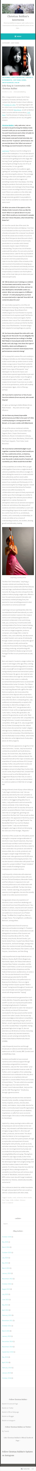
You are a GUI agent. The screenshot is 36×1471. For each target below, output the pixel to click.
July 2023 (5, 1258)
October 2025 (6, 1237)
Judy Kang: (5, 151)
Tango (7, 1200)
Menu (19, 36)
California (6, 77)
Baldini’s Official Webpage (10, 1412)
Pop (3, 1200)
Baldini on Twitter (7, 1408)
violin (16, 82)
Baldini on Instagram (8, 1420)
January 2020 (6, 1336)
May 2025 (5, 1242)
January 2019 (6, 1373)
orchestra (19, 1197)
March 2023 (6, 1268)
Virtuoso (22, 1200)
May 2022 (5, 1305)
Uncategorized (8, 82)
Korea (24, 80)
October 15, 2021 (10, 105)
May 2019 (5, 1357)
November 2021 (7, 1320)
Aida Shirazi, (18, 110)
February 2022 (7, 1315)
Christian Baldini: (8, 125)
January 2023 (6, 1273)
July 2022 (5, 1294)
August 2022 (6, 1289)
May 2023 (5, 1263)
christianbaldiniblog (19, 92)
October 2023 (6, 1252)
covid (14, 1197)
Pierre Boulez (28, 1197)
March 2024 (6, 1247)
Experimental (7, 80)
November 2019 (7, 1347)
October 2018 (6, 1378)
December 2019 (7, 1341)
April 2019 (5, 1362)
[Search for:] (18, 1224)
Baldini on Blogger (8, 1416)
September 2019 (7, 1352)
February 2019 (7, 1368)
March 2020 (6, 1331)
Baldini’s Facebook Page (10, 1404)
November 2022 (7, 1279)
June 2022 (5, 1299)
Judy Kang (17, 80)
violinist (16, 1200)
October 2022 (6, 1284)
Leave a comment (7, 1203)
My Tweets (5, 1431)
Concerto (29, 77)
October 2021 (6, 1326)
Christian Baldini (18, 77)
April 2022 (5, 1310)
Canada (9, 1197)
